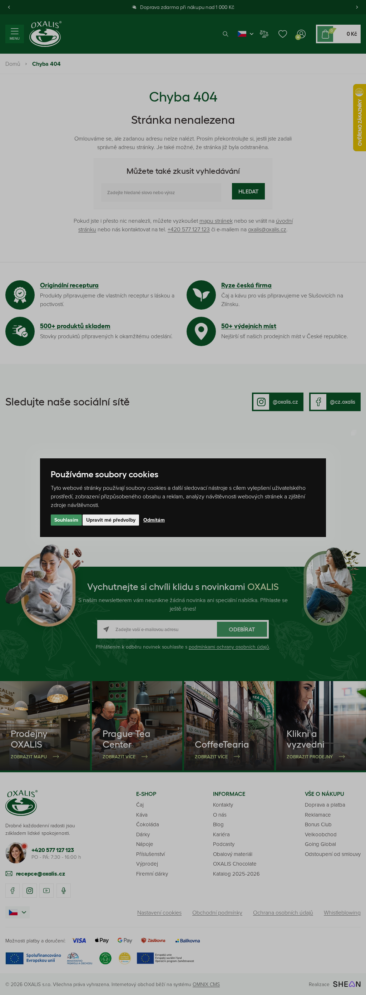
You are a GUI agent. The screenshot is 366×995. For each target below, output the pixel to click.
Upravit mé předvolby (110, 519)
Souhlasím (66, 519)
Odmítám (154, 519)
